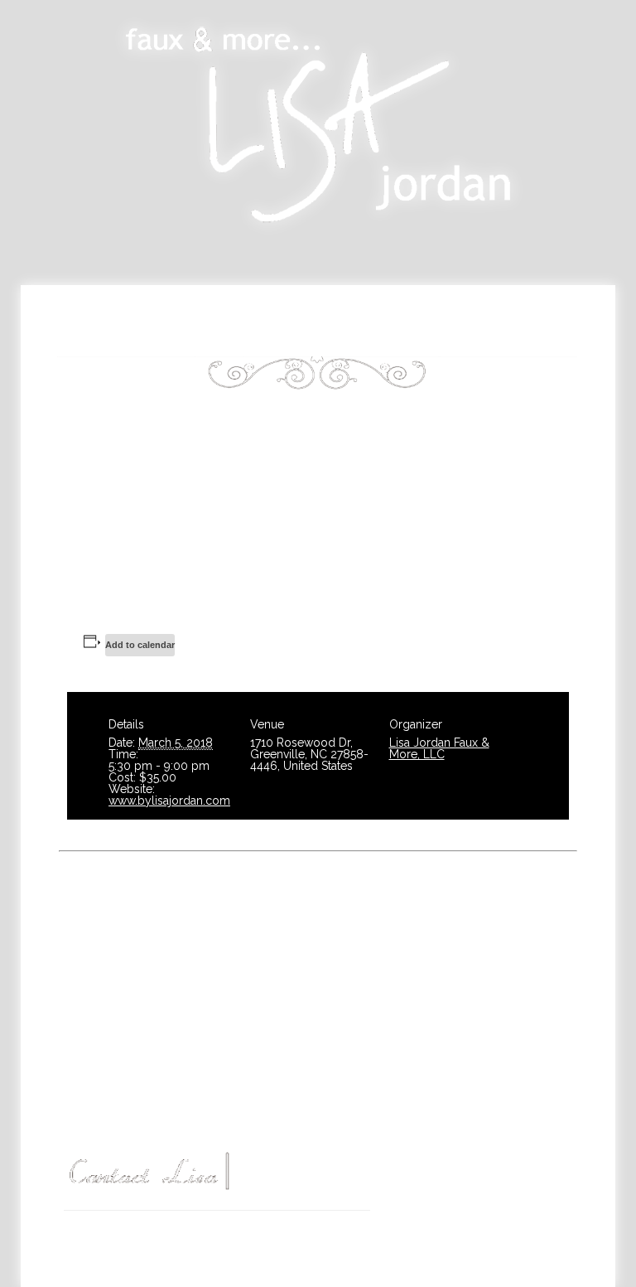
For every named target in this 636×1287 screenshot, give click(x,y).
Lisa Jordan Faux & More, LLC (439, 748)
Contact (440, 335)
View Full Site (217, 1264)
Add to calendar (140, 645)
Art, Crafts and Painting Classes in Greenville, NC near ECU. (258, 1230)
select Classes (504, 987)
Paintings (318, 315)
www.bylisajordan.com (169, 800)
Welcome (173, 315)
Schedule (463, 315)
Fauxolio (199, 335)
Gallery (321, 335)
